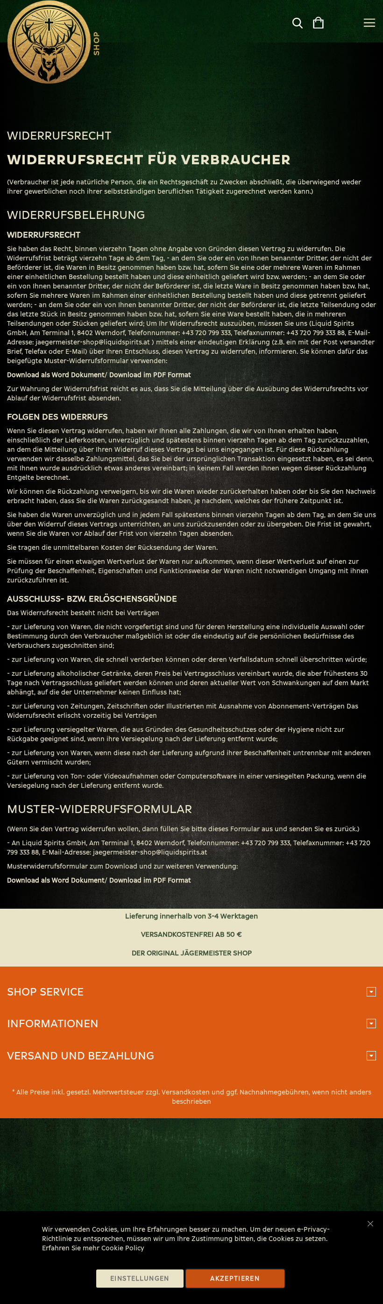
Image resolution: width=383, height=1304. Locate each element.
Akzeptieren (235, 1279)
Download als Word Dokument (56, 375)
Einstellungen (140, 1279)
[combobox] (280, 25)
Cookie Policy (122, 1248)
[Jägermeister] (49, 42)
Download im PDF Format (150, 375)
